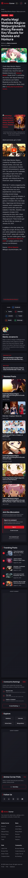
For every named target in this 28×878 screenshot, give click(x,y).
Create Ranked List (20, 851)
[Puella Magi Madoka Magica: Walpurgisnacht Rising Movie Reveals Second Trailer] (14, 447)
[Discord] (22, 799)
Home (2, 9)
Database (8, 718)
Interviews (17, 837)
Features (17, 839)
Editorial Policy (5, 831)
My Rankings (18, 856)
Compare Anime (5, 856)
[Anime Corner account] (21, 3)
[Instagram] (13, 799)
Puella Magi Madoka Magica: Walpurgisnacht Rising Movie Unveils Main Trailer (13, 395)
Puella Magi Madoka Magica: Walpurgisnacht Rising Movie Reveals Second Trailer (14, 457)
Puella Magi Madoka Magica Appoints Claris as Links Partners (13, 478)
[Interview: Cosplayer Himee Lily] (14, 407)
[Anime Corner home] (8, 3)
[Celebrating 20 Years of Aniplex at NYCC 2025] (14, 427)
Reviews (17, 834)
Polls (7, 866)
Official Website (13, 247)
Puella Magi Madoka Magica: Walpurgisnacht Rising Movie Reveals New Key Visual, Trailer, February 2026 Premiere (14, 501)
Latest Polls (4, 848)
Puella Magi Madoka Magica (11, 299)
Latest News (18, 826)
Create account (14, 530)
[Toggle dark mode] (17, 3)
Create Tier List (19, 853)
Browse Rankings (19, 848)
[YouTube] (18, 799)
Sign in (14, 527)
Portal (2, 866)
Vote (25, 776)
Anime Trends (4, 853)
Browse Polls (4, 851)
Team (2, 839)
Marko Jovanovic (12, 43)
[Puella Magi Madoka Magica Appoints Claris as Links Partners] (14, 469)
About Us (3, 826)
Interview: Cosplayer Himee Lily (12, 416)
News (11, 15)
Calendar (20, 718)
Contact (3, 829)
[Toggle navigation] (25, 3)
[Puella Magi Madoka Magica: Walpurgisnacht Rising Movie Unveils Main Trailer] (14, 385)
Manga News (20, 723)
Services (3, 837)
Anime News (5, 15)
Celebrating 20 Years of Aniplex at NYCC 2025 (13, 435)
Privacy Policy (4, 834)
